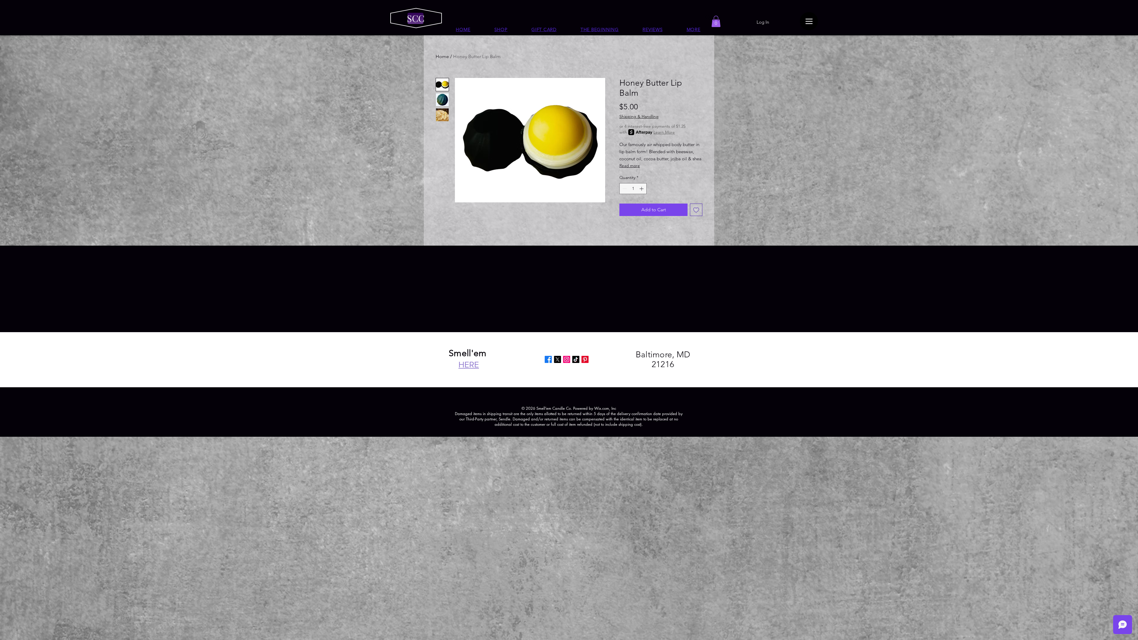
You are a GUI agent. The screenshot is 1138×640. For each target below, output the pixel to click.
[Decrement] (624, 188)
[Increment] (642, 188)
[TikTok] (575, 359)
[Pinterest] (585, 359)
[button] (693, 29)
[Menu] (809, 21)
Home (442, 56)
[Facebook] (548, 359)
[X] (557, 359)
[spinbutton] (633, 188)
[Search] (708, 17)
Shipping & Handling (638, 116)
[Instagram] (566, 359)
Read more (629, 165)
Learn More (664, 132)
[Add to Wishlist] (696, 210)
